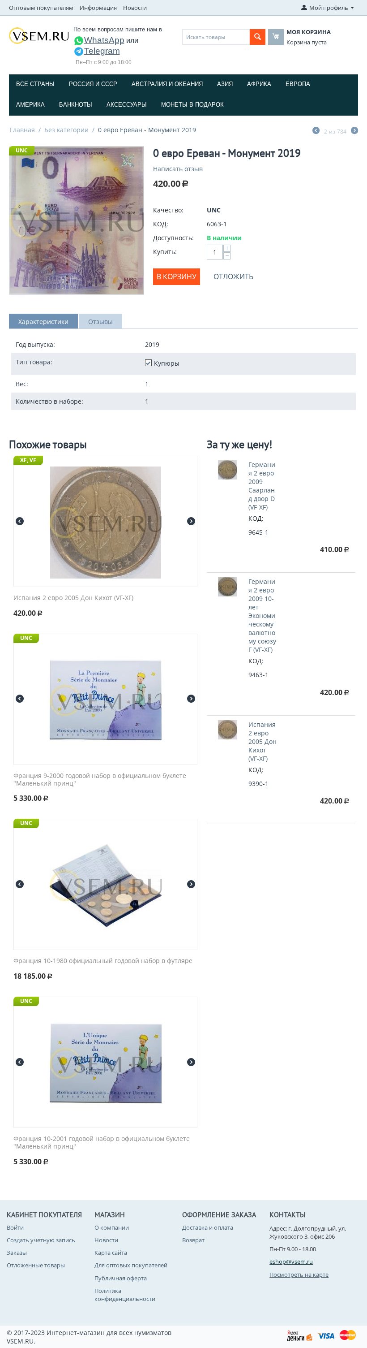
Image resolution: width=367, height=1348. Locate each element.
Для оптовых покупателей (130, 1265)
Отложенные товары (36, 1265)
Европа (298, 84)
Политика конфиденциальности (124, 1295)
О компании (111, 1227)
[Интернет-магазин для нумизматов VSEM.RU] (38, 35)
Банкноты (75, 104)
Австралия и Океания (167, 84)
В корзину (176, 276)
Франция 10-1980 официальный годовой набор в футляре (102, 961)
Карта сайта (110, 1253)
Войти (15, 1227)
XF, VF (28, 460)
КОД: (160, 224)
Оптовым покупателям (41, 8)
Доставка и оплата (207, 1227)
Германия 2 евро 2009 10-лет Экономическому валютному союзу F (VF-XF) (262, 615)
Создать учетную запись (41, 1240)
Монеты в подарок (192, 104)
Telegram (102, 51)
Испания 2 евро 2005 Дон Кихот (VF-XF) (73, 598)
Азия (225, 84)
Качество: (168, 210)
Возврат (193, 1240)
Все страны (35, 84)
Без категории (66, 129)
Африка (259, 84)
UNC (22, 150)
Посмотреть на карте (299, 1274)
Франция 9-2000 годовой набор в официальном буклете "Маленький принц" (99, 779)
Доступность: (173, 237)
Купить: (165, 251)
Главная (22, 129)
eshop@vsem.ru (291, 1261)
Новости (135, 8)
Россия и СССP (93, 84)
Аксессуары (127, 104)
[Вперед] (354, 131)
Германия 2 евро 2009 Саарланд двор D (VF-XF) (261, 485)
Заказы (17, 1253)
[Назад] (316, 131)
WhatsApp (104, 40)
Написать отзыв (178, 168)
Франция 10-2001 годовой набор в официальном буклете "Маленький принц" (101, 1142)
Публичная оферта (120, 1278)
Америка (30, 104)
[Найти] (257, 37)
